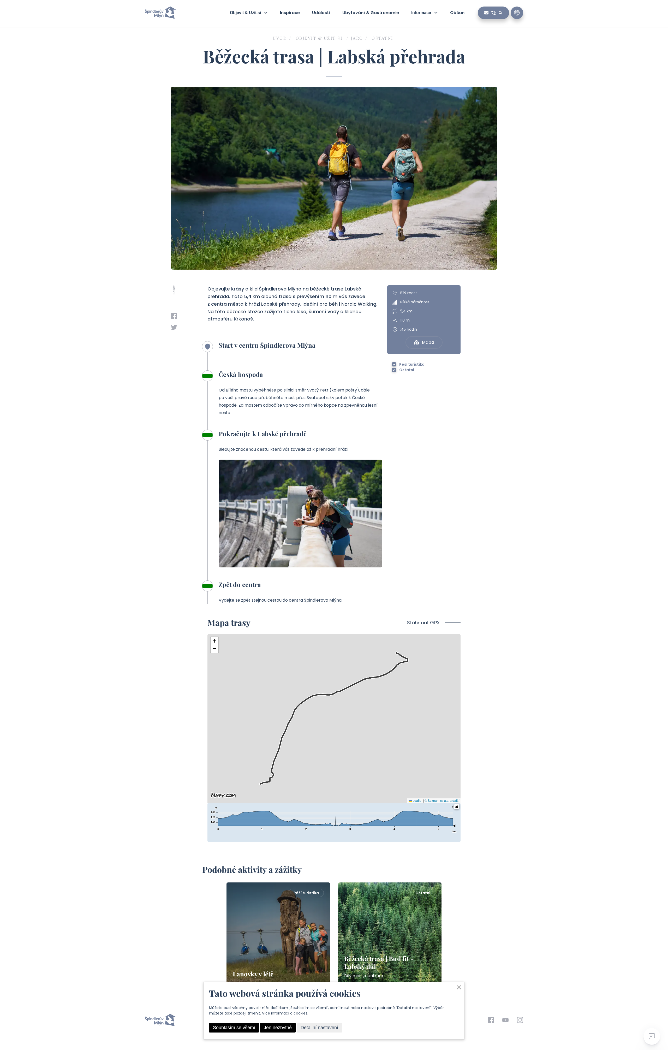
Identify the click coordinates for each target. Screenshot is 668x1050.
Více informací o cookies (284, 1013)
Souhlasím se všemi (234, 1027)
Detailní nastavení (319, 1027)
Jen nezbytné (278, 1027)
